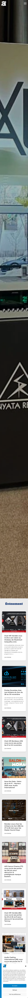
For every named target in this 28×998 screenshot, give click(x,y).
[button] (25, 966)
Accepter (14, 986)
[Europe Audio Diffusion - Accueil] (3, 3)
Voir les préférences (15, 994)
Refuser (15, 990)
